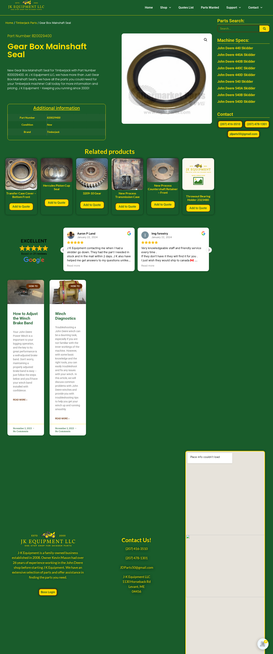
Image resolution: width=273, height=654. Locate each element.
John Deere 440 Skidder (235, 48)
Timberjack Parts (26, 23)
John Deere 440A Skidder (236, 55)
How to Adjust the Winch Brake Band (25, 318)
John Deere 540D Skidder (236, 102)
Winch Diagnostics (65, 316)
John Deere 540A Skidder (236, 88)
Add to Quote (21, 206)
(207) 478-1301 (137, 558)
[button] (205, 39)
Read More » (20, 399)
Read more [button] (73, 265)
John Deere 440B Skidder (236, 61)
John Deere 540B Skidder (236, 95)
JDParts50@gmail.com (136, 567)
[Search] (264, 28)
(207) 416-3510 (137, 549)
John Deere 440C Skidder (236, 68)
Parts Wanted (210, 7)
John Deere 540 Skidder (235, 81)
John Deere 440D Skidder (236, 75)
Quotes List (186, 7)
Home (149, 7)
